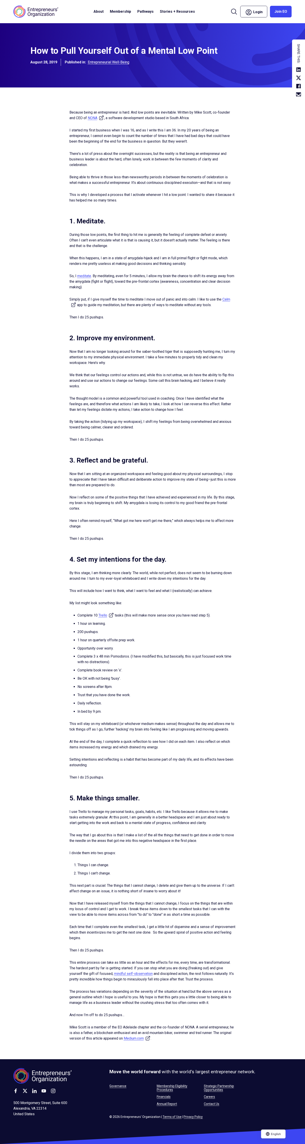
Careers (209, 1096)
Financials (164, 1096)
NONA (96, 118)
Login (259, 11)
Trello (106, 615)
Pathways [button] (145, 11)
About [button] (99, 11)
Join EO (280, 11)
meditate (84, 276)
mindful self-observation (133, 974)
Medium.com (137, 1038)
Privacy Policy (193, 1117)
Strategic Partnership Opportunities (219, 1087)
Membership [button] (120, 11)
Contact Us (211, 1104)
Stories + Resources (177, 11)
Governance (117, 1086)
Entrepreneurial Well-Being (108, 62)
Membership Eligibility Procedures (172, 1087)
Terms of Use (172, 1117)
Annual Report (167, 1104)
